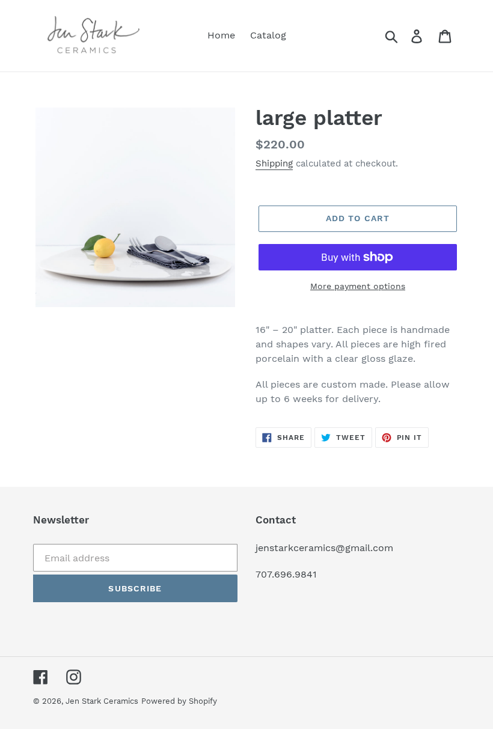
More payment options (357, 286)
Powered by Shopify (179, 701)
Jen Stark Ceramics (102, 701)
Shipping (274, 163)
